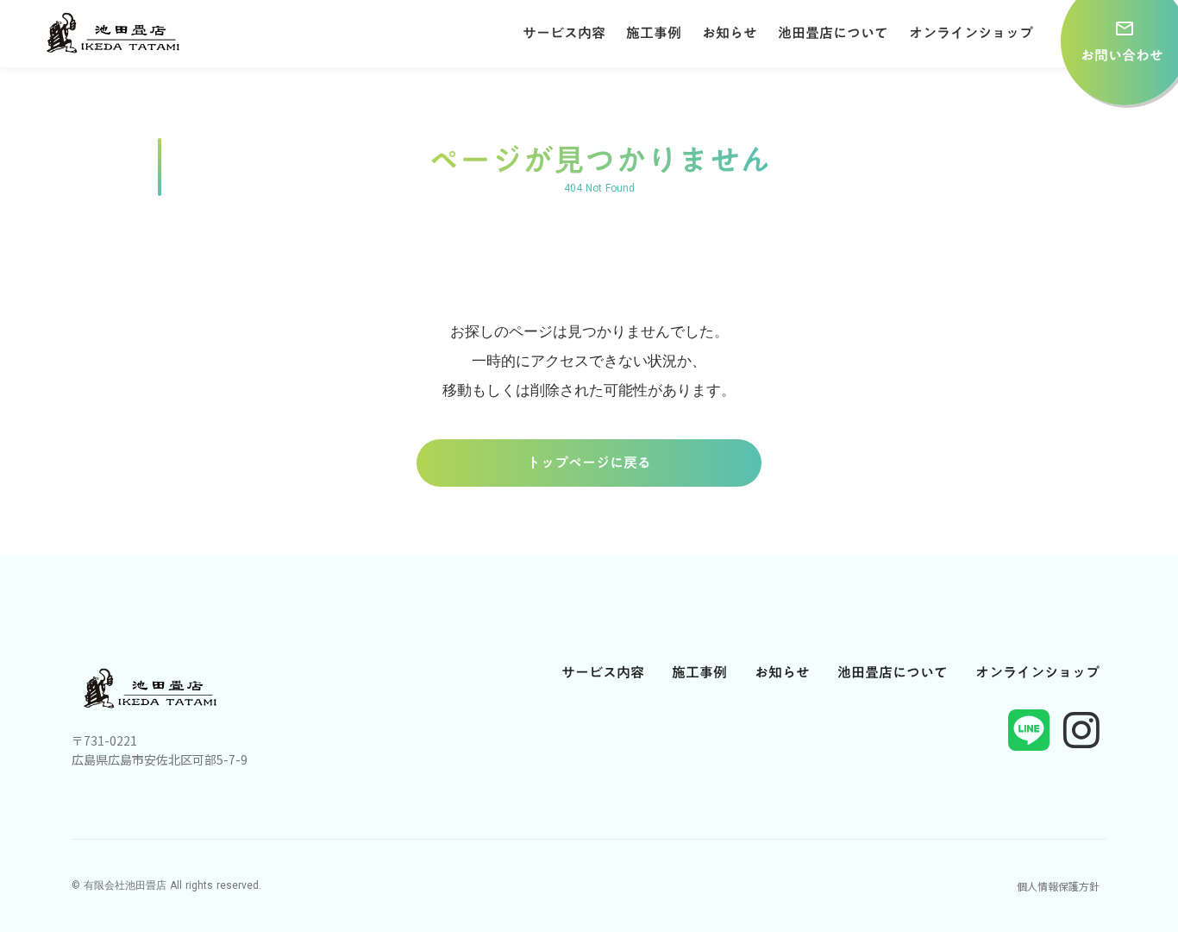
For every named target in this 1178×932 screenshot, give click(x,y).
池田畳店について (833, 33)
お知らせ (729, 33)
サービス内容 (564, 33)
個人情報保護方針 (1058, 885)
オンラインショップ (971, 33)
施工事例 (653, 33)
